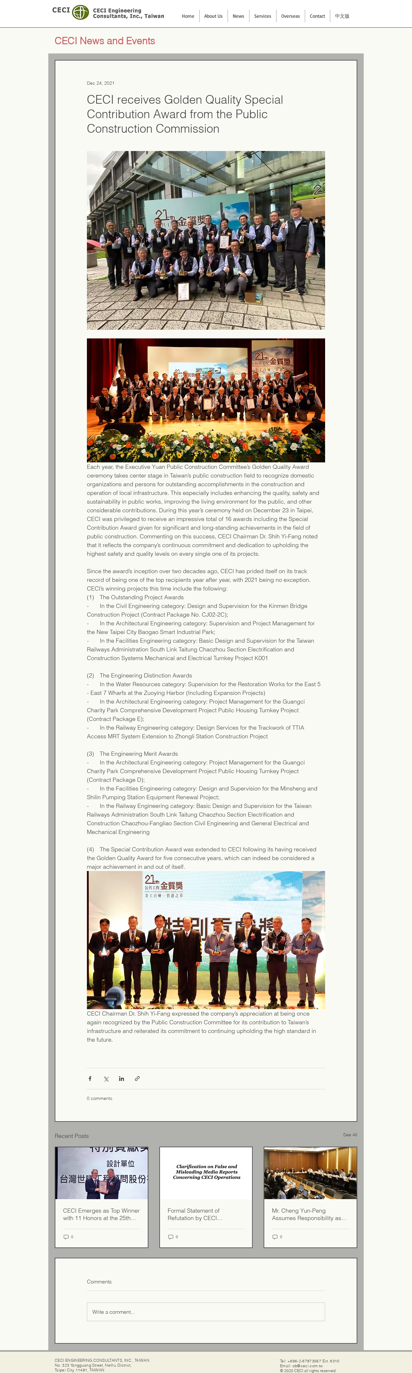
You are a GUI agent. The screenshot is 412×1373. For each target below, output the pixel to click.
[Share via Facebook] (90, 1078)
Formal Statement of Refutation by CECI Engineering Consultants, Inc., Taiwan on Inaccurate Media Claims (202, 1214)
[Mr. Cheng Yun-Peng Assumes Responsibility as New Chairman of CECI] (310, 1173)
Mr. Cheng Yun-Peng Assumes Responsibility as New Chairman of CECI (306, 1214)
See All (350, 1135)
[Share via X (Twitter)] (106, 1078)
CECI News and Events (105, 41)
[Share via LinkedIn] (121, 1078)
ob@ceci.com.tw (308, 1365)
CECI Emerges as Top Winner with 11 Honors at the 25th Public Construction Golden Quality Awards (101, 1214)
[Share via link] (137, 1078)
